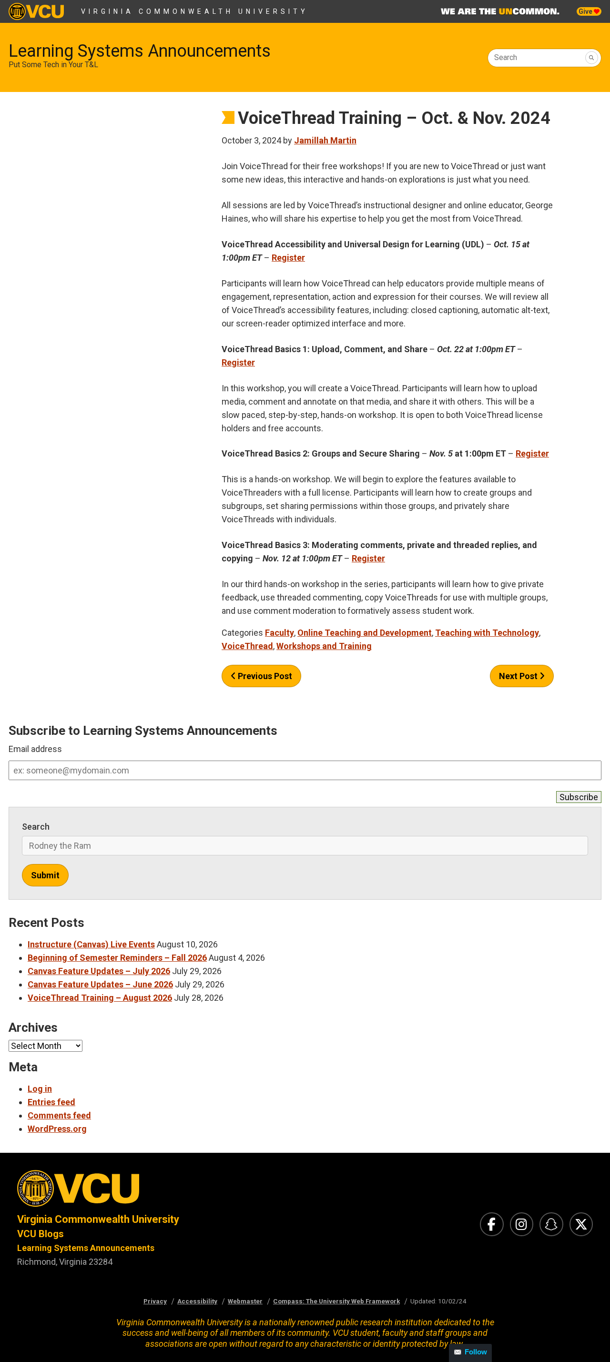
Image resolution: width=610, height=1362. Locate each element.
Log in (40, 1089)
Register (288, 258)
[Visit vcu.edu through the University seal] (152, 1191)
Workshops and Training (324, 646)
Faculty (279, 633)
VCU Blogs (40, 1234)
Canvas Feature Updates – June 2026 (100, 984)
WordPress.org (57, 1129)
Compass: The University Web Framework (336, 1301)
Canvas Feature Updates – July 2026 (99, 971)
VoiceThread (247, 646)
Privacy (155, 1301)
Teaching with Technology (487, 633)
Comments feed (59, 1115)
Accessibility (197, 1301)
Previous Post (264, 676)
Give (586, 11)
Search (505, 57)
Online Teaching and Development (364, 633)
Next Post (519, 676)
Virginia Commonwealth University (194, 11)
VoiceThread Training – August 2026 (100, 998)
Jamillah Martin (325, 140)
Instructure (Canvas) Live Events (91, 944)
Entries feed (51, 1102)
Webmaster (245, 1301)
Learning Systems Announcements (140, 51)
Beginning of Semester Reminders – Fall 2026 (117, 958)
